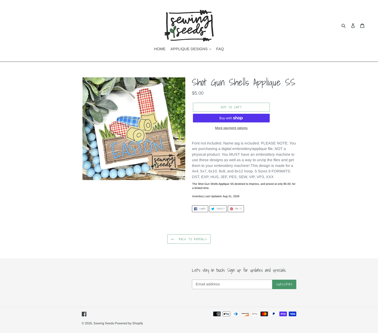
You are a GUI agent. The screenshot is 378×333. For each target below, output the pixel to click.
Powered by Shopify (129, 323)
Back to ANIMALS (192, 239)
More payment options (231, 128)
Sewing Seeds (104, 323)
